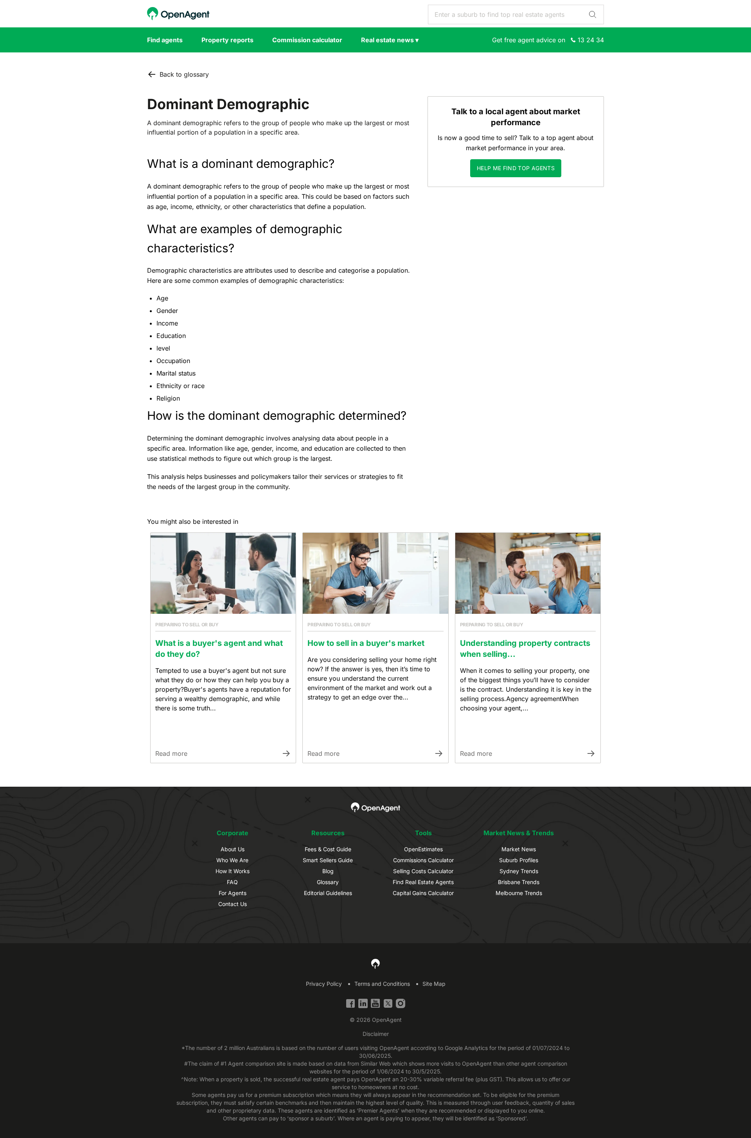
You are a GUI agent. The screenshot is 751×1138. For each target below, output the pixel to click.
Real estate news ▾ (390, 40)
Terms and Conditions (382, 983)
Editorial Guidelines (328, 893)
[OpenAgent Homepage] (178, 13)
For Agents (232, 893)
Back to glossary (184, 74)
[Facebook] (350, 1003)
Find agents (165, 40)
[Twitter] (388, 1003)
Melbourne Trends (519, 893)
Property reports (227, 40)
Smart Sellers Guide (328, 860)
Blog (328, 871)
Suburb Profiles (518, 860)
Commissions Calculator (423, 860)
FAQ (232, 882)
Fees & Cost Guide (328, 849)
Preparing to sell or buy (187, 624)
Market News (518, 849)
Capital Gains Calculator (423, 893)
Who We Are (232, 860)
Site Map (434, 983)
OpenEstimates (423, 849)
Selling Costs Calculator (423, 871)
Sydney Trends (518, 871)
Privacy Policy (324, 983)
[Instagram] (400, 1003)
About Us (232, 849)
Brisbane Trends (518, 882)
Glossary (328, 882)
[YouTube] (375, 1003)
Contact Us (232, 904)
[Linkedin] (363, 1003)
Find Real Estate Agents (423, 882)
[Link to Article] (223, 573)
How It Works (233, 871)
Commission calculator (307, 40)
